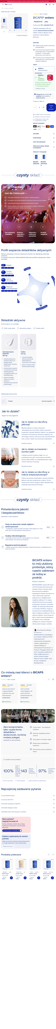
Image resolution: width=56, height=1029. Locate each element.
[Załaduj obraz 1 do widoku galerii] (4, 20)
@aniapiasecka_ (38, 632)
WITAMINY (32, 872)
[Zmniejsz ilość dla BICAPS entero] (35, 107)
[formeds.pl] (8, 4)
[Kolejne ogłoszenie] (52, 1)
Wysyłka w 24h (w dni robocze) (42, 116)
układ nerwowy (12, 872)
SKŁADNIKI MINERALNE (7, 872)
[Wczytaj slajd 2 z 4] (16, 30)
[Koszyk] (53, 4)
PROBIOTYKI (38, 21)
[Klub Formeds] (46, 4)
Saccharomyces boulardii (7, 334)
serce (25, 872)
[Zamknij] (54, 1)
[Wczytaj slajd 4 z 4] (21, 30)
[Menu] (2, 4)
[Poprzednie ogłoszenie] (4, 1)
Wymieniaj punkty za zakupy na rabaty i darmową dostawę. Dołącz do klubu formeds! (28, 1)
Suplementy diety (5, 11)
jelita (46, 21)
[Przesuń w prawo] (26, 30)
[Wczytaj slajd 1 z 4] (14, 30)
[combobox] (28, 8)
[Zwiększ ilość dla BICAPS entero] (43, 107)
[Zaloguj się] (50, 4)
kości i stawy (51, 872)
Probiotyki (13, 11)
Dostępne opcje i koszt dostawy (43, 114)
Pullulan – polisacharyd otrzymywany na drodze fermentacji (15, 397)
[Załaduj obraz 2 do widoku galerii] (4, 27)
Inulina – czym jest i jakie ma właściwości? (26, 335)
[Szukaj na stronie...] (2, 8)
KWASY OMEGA (19, 872)
